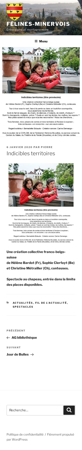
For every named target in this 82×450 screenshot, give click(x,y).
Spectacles (23, 306)
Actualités (23, 302)
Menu (43, 41)
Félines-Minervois (38, 24)
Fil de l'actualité (51, 302)
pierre (47, 147)
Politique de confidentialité (25, 434)
